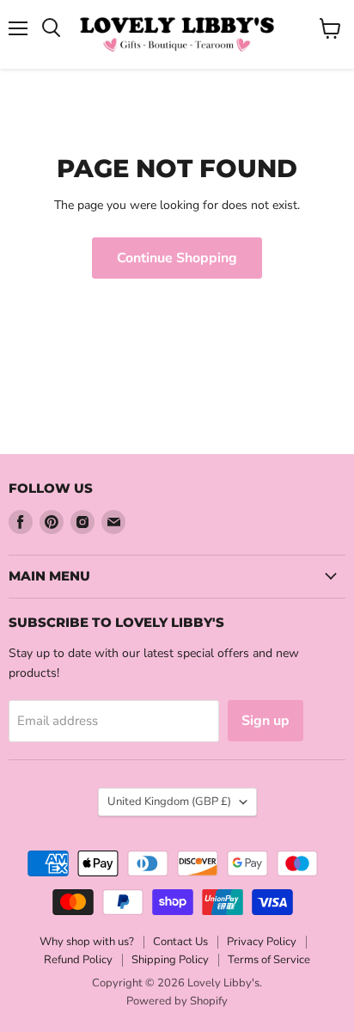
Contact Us (180, 941)
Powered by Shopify (177, 1001)
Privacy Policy (261, 941)
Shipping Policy (170, 960)
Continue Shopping (177, 258)
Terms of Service (269, 960)
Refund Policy (78, 960)
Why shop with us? (87, 941)
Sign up (265, 720)
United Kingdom (169, 801)
